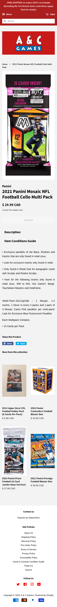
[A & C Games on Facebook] (25, 585)
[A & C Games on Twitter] (18, 585)
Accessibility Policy (28, 557)
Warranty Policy (28, 541)
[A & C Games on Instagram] (32, 585)
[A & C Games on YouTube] (39, 585)
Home (4, 64)
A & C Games (27, 595)
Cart (52, 14)
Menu (9, 14)
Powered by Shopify (44, 595)
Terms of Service (28, 549)
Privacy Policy (28, 553)
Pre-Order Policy (28, 545)
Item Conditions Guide (20, 241)
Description (12, 232)
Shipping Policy (28, 537)
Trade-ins (28, 566)
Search (28, 570)
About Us (28, 533)
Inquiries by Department (28, 517)
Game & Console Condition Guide (28, 562)
